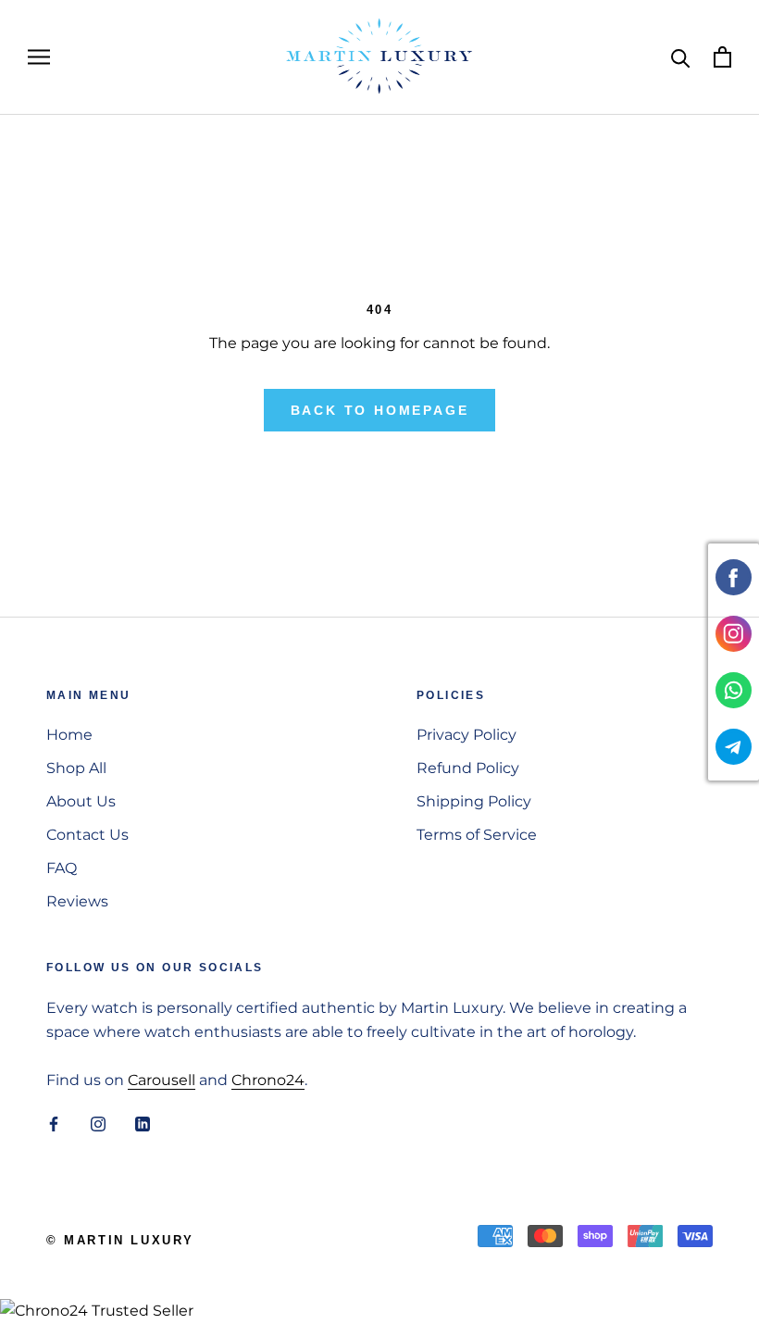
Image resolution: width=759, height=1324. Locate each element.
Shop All (76, 768)
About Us (81, 801)
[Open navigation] (39, 57)
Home (69, 734)
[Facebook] (53, 1124)
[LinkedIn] (142, 1124)
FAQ (61, 868)
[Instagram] (98, 1124)
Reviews (77, 901)
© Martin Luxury (120, 1240)
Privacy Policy (466, 734)
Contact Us (87, 834)
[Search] (681, 57)
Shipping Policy (474, 801)
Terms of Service (477, 834)
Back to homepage (380, 410)
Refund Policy (468, 768)
